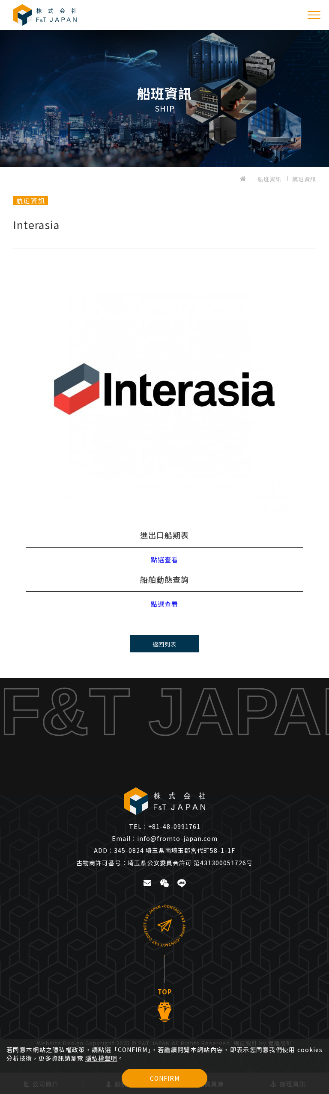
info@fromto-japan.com (165, 838)
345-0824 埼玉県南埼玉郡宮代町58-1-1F (164, 850)
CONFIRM (164, 1078)
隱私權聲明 (101, 1058)
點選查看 (164, 559)
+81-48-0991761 (164, 826)
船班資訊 (269, 179)
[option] (164, 98)
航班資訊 (304, 179)
